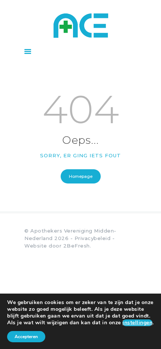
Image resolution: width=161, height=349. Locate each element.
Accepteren (26, 337)
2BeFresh (76, 246)
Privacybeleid (93, 238)
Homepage (80, 176)
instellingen (137, 322)
